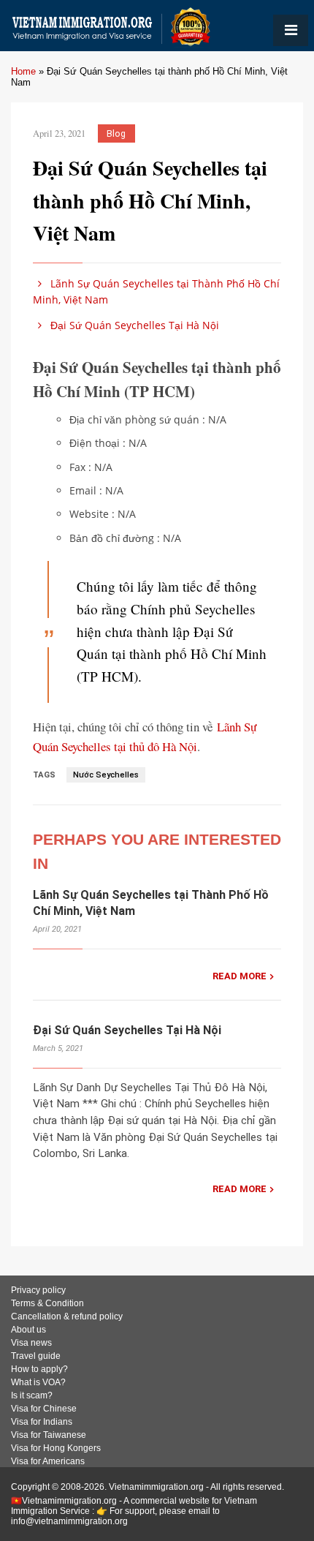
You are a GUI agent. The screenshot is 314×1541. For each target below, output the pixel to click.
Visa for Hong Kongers (56, 1448)
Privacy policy (38, 1290)
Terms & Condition (47, 1303)
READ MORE (239, 976)
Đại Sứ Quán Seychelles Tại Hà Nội (133, 325)
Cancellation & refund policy (67, 1316)
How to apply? (39, 1369)
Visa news (31, 1343)
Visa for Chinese (44, 1409)
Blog (116, 133)
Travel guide (36, 1356)
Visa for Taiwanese (48, 1435)
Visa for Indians (41, 1422)
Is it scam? (32, 1395)
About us (28, 1330)
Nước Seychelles (106, 775)
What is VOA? (38, 1382)
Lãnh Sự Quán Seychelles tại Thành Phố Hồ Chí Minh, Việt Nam (156, 291)
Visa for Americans (48, 1461)
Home (23, 71)
